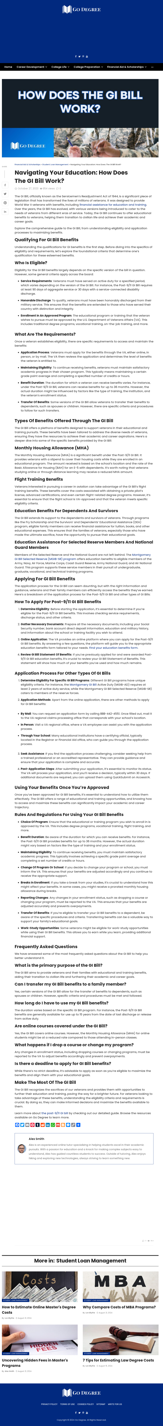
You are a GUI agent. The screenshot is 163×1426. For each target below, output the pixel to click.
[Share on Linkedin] (5, 211)
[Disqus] (84, 1201)
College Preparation (87, 67)
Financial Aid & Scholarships (125, 67)
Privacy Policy (49, 1404)
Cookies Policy (85, 1404)
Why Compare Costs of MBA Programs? (119, 1307)
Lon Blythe (9, 1318)
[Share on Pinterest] (5, 203)
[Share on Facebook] (5, 185)
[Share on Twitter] (5, 194)
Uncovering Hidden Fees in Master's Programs (35, 1363)
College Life (59, 67)
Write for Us (115, 1404)
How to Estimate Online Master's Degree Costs (39, 1310)
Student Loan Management (55, 164)
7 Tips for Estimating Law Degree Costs (118, 1360)
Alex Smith (36, 1139)
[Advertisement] (81, 33)
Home (8, 67)
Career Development (30, 67)
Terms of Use (67, 1404)
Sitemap (100, 1404)
